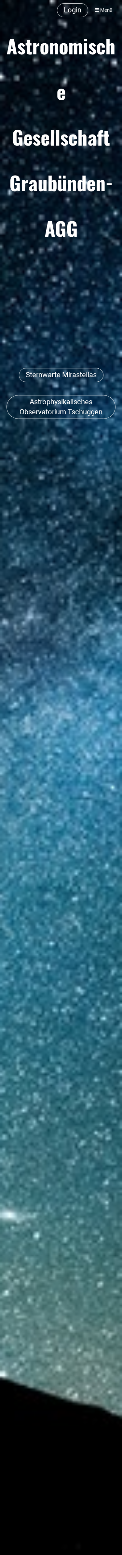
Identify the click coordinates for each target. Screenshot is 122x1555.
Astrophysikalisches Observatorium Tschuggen (61, 407)
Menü (105, 10)
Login (72, 10)
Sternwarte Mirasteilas (61, 375)
